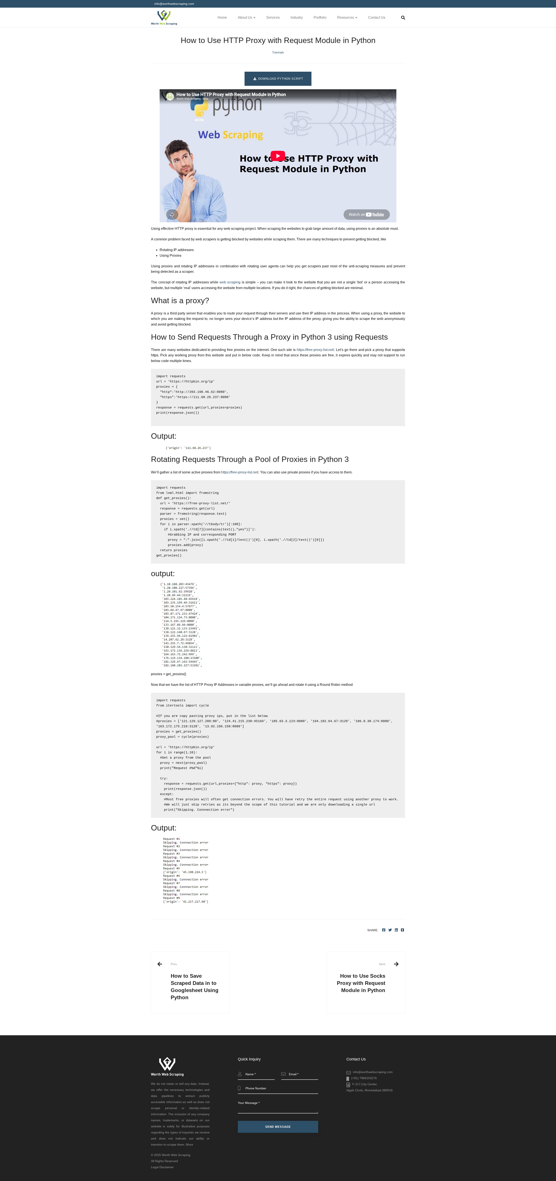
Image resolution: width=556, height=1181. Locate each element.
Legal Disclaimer (162, 1167)
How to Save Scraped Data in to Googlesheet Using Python (194, 981)
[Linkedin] (396, 930)
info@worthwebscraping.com (373, 1072)
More (189, 1144)
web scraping (230, 282)
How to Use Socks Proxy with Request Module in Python (361, 977)
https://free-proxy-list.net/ (315, 350)
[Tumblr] (402, 930)
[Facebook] (383, 930)
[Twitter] (390, 930)
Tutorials (278, 52)
